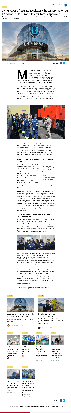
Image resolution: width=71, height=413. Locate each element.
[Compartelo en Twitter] (64, 63)
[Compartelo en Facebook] (61, 63)
